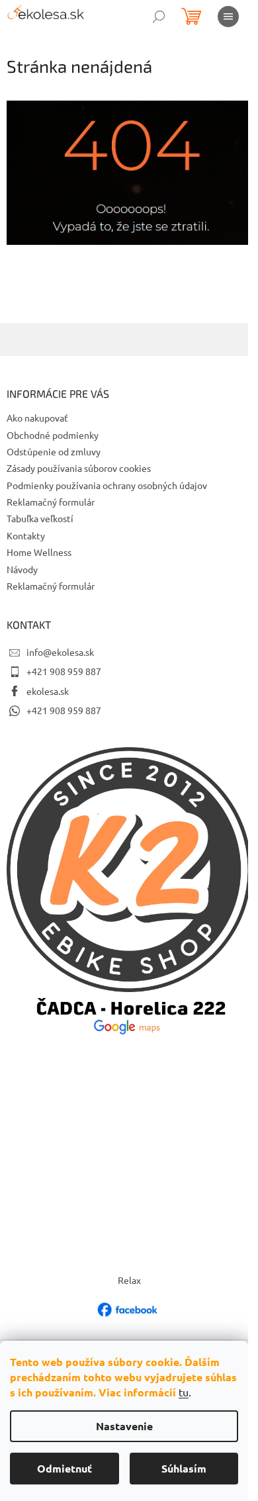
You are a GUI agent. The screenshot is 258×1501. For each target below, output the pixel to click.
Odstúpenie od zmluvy (54, 451)
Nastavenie (124, 1426)
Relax (129, 1280)
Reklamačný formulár (51, 502)
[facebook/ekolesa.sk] (129, 1308)
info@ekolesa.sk (60, 652)
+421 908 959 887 (63, 671)
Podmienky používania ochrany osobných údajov (107, 485)
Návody (22, 569)
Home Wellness (39, 552)
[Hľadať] (159, 16)
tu (184, 1391)
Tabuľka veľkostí (40, 518)
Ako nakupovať (37, 418)
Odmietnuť (64, 1468)
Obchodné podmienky (53, 435)
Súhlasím (183, 1468)
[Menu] (228, 16)
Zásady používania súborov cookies (79, 468)
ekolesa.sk (47, 691)
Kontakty (26, 535)
